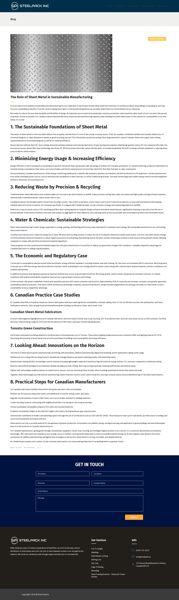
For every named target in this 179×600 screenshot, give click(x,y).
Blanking (94, 552)
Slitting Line (96, 559)
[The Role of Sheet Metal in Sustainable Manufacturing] (89, 63)
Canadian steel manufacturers (22, 235)
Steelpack (30, 447)
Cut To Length (97, 548)
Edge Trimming (97, 567)
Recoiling (95, 570)
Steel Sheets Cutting (99, 556)
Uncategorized (157, 39)
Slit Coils (95, 563)
